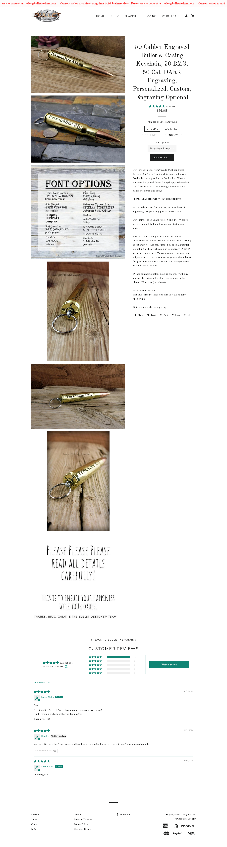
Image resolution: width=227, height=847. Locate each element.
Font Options (162, 142)
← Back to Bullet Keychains (113, 639)
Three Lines (150, 135)
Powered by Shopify (185, 818)
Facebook (124, 814)
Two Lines (171, 128)
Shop (115, 16)
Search (130, 16)
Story (34, 819)
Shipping (149, 16)
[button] (157, 106)
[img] (42, 691)
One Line (152, 128)
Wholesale (171, 16)
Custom (78, 814)
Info (33, 829)
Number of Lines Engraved (162, 121)
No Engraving (172, 135)
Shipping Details (82, 829)
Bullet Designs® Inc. (185, 814)
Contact (35, 824)
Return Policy (81, 824)
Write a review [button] (169, 664)
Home (100, 16)
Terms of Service (83, 819)
